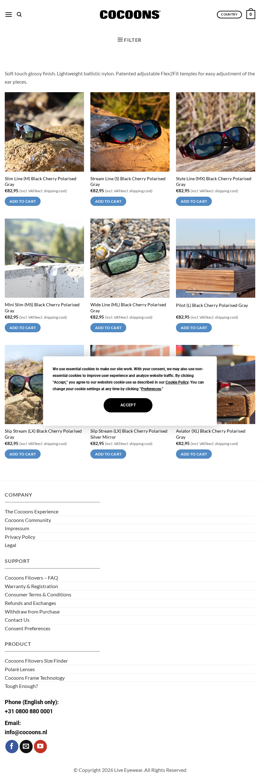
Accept (128, 405)
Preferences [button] (151, 389)
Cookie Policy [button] (177, 382)
